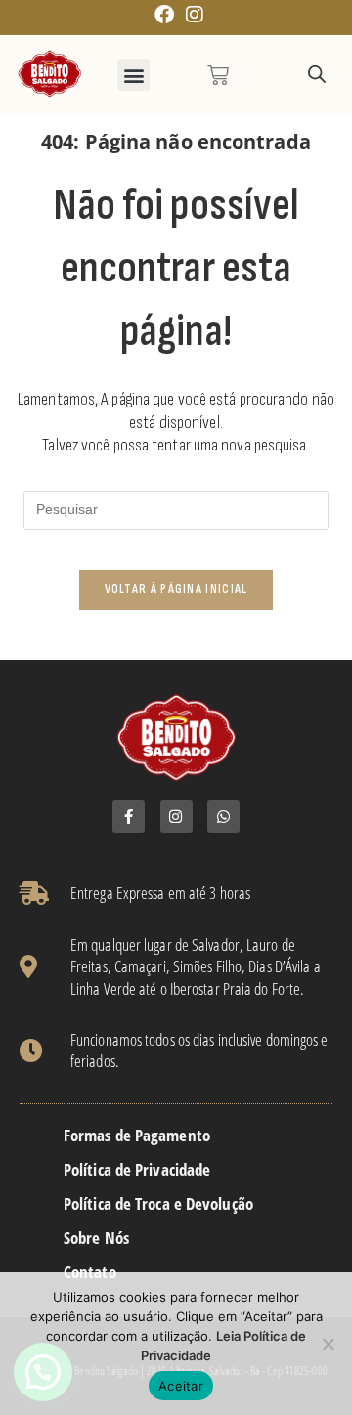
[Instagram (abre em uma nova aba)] (191, 14)
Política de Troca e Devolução (158, 1204)
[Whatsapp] (223, 816)
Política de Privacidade (137, 1169)
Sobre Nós (96, 1238)
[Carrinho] (218, 75)
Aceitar (180, 1386)
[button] (133, 75)
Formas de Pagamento (137, 1135)
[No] (327, 1343)
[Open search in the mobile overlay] (317, 74)
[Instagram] (176, 816)
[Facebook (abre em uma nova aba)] (164, 14)
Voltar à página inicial (176, 589)
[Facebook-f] (128, 816)
